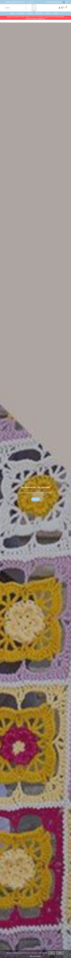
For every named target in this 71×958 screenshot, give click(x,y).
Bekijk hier (35, 499)
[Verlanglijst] (62, 8)
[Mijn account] (59, 8)
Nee (60, 953)
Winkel (49, 2)
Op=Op (55, 13)
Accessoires (39, 13)
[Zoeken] (25, 8)
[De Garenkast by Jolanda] (35, 7)
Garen (12, 13)
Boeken (48, 13)
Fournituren (20, 13)
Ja (51, 953)
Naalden (30, 13)
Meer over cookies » (35, 956)
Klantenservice (57, 2)
